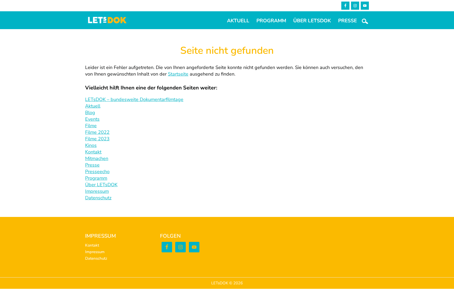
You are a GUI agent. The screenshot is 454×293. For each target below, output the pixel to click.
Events (92, 119)
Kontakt (93, 152)
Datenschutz (98, 198)
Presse (92, 165)
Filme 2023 (97, 139)
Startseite (178, 74)
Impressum (97, 191)
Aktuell (92, 106)
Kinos (91, 145)
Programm (96, 178)
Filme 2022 (97, 132)
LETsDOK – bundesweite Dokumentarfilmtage (134, 99)
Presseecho (97, 171)
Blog (90, 112)
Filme (91, 125)
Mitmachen (96, 158)
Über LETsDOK (101, 185)
